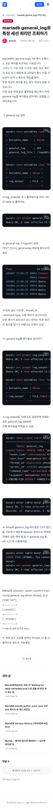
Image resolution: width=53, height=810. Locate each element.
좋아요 (28, 659)
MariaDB (11, 15)
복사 (46, 130)
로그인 (39, 4)
